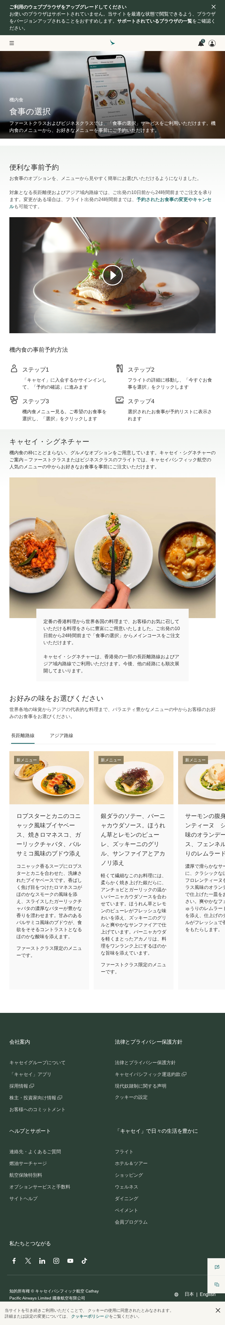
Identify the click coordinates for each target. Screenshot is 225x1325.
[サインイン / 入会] (212, 43)
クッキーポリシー (87, 1316)
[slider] (12, 321)
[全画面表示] (210, 328)
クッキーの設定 (131, 1097)
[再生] (112, 275)
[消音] (21, 328)
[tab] (22, 735)
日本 (189, 1294)
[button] (218, 1310)
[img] (214, 7)
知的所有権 (19, 1291)
